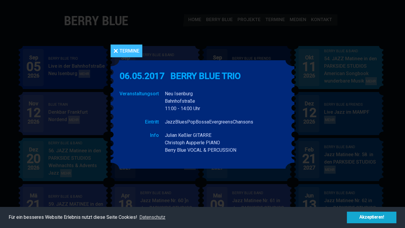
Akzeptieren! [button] (371, 217)
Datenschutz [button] (152, 217)
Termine (129, 51)
